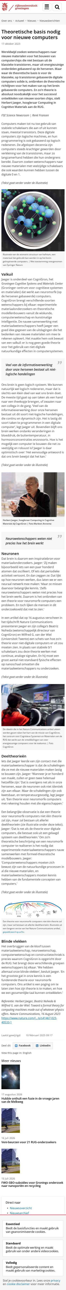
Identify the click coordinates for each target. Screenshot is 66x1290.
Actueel (19, 20)
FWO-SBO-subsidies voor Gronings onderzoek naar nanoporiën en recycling (32, 1184)
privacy (55, 1280)
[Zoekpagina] (57, 7)
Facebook (25, 1045)
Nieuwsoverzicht (21, 1208)
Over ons (6, 20)
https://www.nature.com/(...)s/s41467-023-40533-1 (29, 1020)
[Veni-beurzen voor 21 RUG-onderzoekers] (10, 1120)
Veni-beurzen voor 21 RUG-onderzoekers (28, 1142)
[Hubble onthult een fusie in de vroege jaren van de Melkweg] (10, 1077)
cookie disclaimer (18, 1284)
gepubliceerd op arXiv (13, 931)
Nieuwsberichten (50, 20)
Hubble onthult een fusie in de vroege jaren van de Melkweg (30, 1100)
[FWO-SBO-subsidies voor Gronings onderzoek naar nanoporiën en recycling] (10, 1161)
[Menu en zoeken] (47, 7)
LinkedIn (45, 1045)
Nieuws (31, 20)
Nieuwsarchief (19, 1213)
